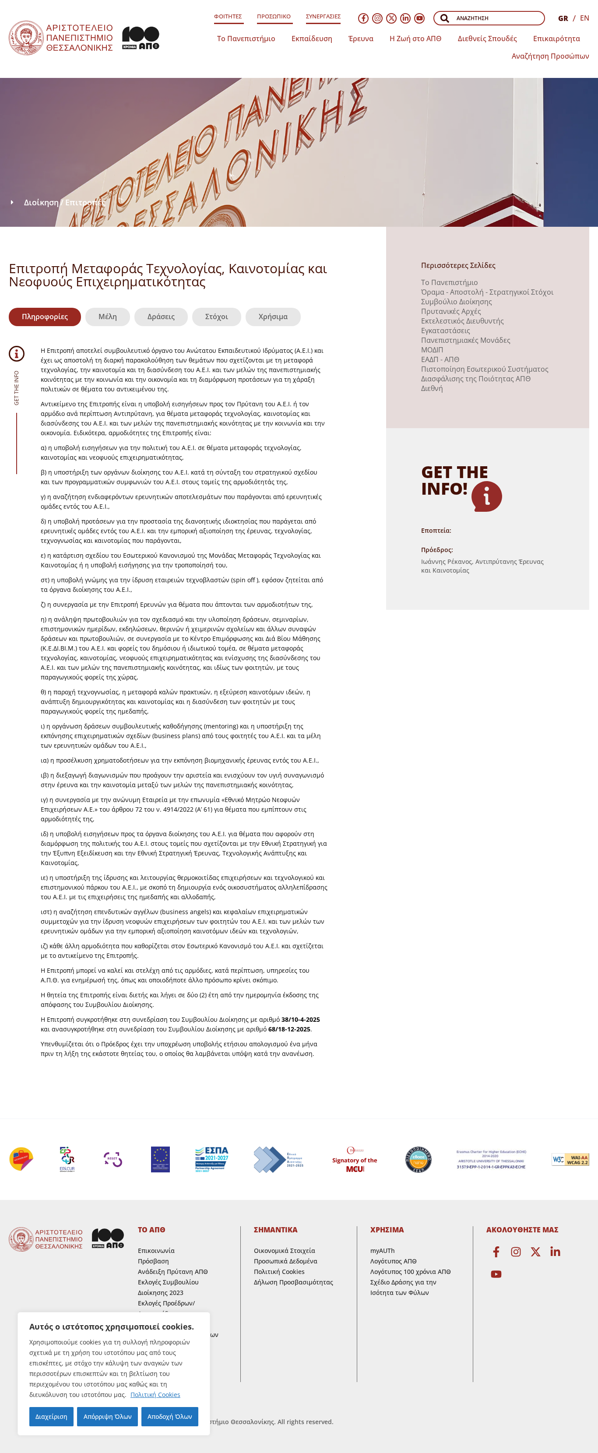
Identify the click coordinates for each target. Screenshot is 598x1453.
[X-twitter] (391, 18)
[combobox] (489, 18)
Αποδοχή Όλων (170, 1416)
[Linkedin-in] (405, 18)
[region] (114, 1373)
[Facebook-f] (363, 18)
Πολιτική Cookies (155, 1394)
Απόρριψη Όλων (108, 1416)
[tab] (45, 317)
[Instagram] (377, 18)
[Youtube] (419, 18)
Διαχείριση (51, 1416)
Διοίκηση (41, 202)
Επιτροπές (85, 202)
